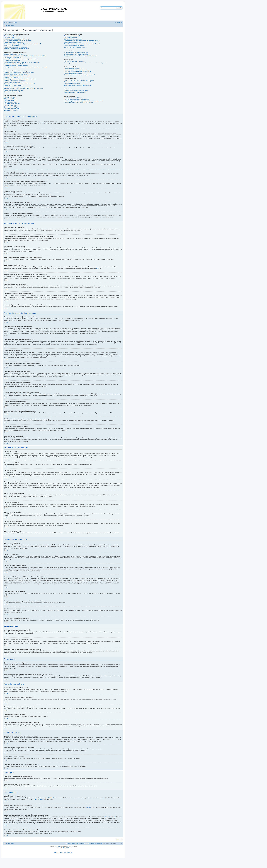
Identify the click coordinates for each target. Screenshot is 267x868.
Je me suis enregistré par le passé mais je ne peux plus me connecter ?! (22, 43)
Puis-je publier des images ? (11, 102)
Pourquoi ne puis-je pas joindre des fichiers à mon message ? (19, 83)
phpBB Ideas (89, 807)
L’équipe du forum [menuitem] (82, 843)
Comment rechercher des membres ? (73, 73)
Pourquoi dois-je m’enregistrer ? (12, 35)
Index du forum (10, 843)
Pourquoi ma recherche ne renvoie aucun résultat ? (77, 70)
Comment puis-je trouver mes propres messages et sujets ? (79, 74)
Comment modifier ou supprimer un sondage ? (15, 80)
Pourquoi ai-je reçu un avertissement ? (13, 85)
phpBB (98, 268)
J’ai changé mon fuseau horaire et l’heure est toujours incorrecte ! (20, 59)
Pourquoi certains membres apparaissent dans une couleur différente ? (82, 43)
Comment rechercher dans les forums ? (74, 68)
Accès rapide (9, 22)
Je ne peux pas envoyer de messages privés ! (76, 52)
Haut (7, 127)
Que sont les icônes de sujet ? (11, 110)
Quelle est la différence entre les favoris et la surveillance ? (79, 80)
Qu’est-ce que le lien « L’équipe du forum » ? (75, 47)
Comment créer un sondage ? (11, 77)
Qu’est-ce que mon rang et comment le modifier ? (16, 65)
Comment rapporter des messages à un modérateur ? (17, 87)
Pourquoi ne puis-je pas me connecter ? (14, 42)
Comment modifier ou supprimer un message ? (16, 74)
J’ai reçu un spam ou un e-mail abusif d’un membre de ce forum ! (80, 55)
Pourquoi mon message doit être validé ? (14, 90)
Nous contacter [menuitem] (71, 843)
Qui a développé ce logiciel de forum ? (73, 97)
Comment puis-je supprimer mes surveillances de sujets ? (78, 85)
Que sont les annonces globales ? (12, 103)
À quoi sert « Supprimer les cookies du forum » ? (16, 48)
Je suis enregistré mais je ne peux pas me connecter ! (17, 40)
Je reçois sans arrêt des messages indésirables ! (76, 54)
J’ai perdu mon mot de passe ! (11, 45)
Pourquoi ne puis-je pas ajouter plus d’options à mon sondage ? (20, 79)
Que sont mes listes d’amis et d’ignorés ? (74, 61)
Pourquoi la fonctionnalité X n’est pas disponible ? (76, 99)
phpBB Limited (49, 798)
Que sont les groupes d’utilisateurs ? (73, 39)
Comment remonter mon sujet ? (12, 91)
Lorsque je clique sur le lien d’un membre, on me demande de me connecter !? (25, 67)
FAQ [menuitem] (16, 22)
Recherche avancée (120, 8)
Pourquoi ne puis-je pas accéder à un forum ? (15, 82)
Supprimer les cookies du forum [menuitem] (97, 843)
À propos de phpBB (39, 799)
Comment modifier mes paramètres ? (13, 54)
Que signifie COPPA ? (9, 37)
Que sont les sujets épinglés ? (11, 107)
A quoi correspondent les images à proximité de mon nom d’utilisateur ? (22, 62)
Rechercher (117, 8)
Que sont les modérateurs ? (71, 37)
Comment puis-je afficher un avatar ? (13, 63)
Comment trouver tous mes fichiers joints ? (75, 92)
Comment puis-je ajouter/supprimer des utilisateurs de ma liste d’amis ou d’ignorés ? (85, 63)
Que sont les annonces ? (10, 105)
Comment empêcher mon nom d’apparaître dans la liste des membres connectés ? (25, 55)
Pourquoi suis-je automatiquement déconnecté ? (16, 47)
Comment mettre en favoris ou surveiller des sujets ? (77, 82)
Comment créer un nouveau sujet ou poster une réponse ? (19, 72)
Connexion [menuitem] (119, 22)
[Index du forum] (15, 11)
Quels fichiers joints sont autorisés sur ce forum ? (76, 90)
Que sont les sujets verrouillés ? (12, 108)
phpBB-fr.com (66, 847)
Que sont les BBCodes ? (10, 97)
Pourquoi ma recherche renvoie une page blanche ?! (77, 71)
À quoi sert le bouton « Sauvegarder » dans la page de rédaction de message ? (24, 88)
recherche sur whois (110, 817)
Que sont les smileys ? (10, 100)
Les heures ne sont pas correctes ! (13, 57)
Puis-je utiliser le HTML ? (10, 99)
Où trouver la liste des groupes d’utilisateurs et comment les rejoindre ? (82, 40)
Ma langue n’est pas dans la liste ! (12, 60)
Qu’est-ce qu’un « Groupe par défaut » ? (74, 45)
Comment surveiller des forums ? (72, 83)
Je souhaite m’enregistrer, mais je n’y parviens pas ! (17, 39)
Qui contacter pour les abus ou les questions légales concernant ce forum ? (83, 101)
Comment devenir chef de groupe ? (73, 42)
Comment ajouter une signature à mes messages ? (17, 75)
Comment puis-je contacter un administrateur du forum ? (78, 102)
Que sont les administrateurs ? (72, 35)
